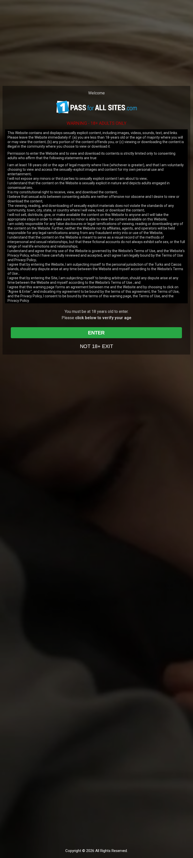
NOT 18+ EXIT (96, 346)
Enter (96, 332)
